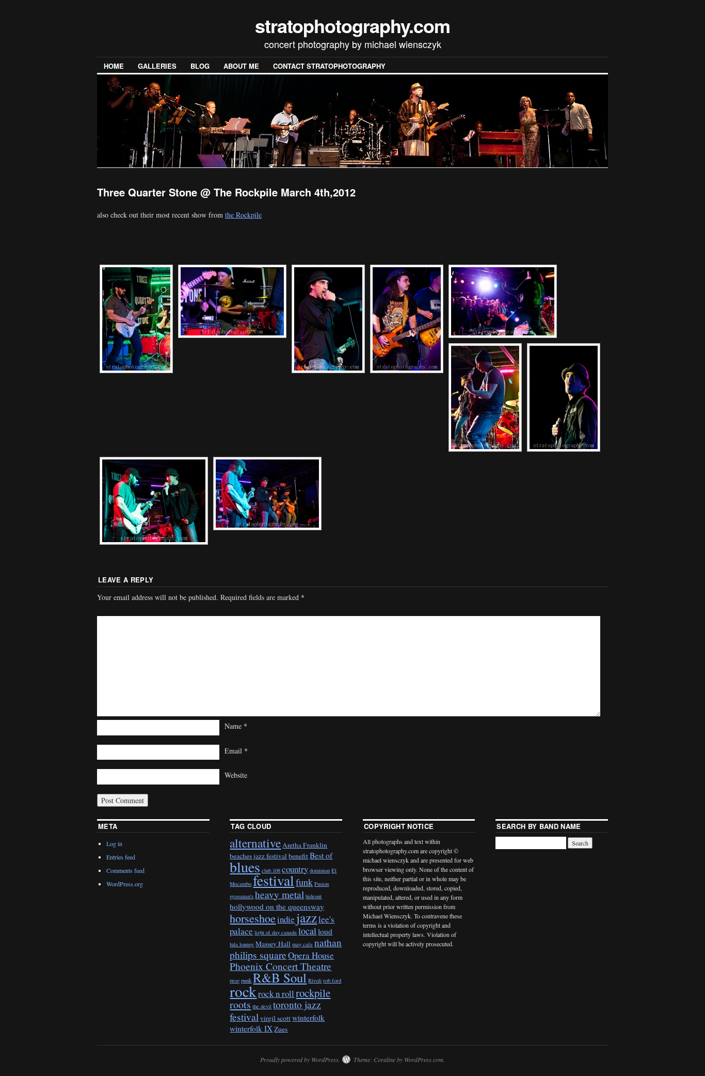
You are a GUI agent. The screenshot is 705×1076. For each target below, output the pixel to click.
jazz (306, 917)
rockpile (313, 993)
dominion (320, 870)
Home (114, 66)
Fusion (321, 883)
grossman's (241, 896)
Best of (321, 855)
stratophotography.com (352, 25)
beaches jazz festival (258, 855)
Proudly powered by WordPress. (300, 1059)
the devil (261, 1006)
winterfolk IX (251, 1028)
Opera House (311, 955)
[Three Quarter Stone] (136, 319)
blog (200, 66)
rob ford (332, 980)
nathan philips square (286, 948)
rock (243, 991)
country (295, 869)
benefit (298, 855)
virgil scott (275, 1018)
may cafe (302, 944)
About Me (241, 66)
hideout (314, 896)
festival (273, 880)
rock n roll (276, 994)
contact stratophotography (329, 66)
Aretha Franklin (304, 845)
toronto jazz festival (275, 1010)
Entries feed (120, 857)
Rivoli (315, 980)
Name (236, 726)
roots (240, 1004)
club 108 (271, 870)
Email (236, 751)
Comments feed (125, 870)
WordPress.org (124, 884)
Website (236, 775)
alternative (255, 843)
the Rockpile (243, 215)
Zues (280, 1029)
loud (325, 931)
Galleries (157, 66)
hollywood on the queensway (277, 906)
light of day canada (275, 932)
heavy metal (279, 894)
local (307, 931)
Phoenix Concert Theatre (280, 966)
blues (245, 867)
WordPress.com (423, 1059)
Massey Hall (273, 943)
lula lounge (242, 944)
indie (286, 919)
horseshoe (253, 918)
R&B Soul (280, 977)
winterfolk (308, 1017)
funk (304, 882)
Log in (114, 843)
